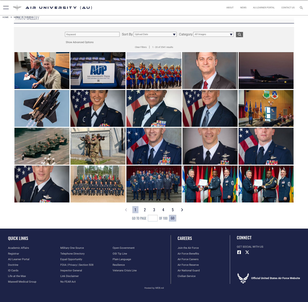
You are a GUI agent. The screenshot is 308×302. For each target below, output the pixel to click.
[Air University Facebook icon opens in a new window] (239, 252)
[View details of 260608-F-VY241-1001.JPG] (266, 108)
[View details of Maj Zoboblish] (97, 108)
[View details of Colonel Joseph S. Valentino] (266, 146)
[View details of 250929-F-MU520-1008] (41, 70)
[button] (5, 7)
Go (172, 218)
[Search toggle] (302, 7)
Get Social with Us (250, 246)
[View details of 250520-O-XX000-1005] (97, 146)
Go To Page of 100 (149, 218)
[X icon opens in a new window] (247, 252)
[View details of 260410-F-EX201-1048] (266, 184)
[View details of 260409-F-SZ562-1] (97, 184)
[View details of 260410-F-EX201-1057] (153, 184)
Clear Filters (141, 47)
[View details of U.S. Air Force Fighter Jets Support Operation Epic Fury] (41, 108)
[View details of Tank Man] (41, 146)
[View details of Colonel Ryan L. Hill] (153, 146)
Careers (185, 238)
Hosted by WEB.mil (154, 288)
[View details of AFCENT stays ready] (266, 70)
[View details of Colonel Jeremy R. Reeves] (41, 184)
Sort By (127, 34)
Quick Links (18, 238)
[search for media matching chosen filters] (239, 34)
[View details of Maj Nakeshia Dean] (153, 108)
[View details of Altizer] (210, 108)
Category (186, 34)
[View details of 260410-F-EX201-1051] (210, 184)
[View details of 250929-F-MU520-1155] (97, 70)
